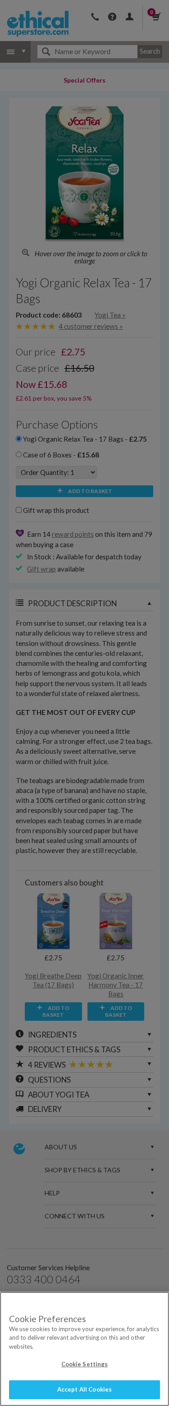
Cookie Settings (84, 1364)
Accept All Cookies (84, 1389)
